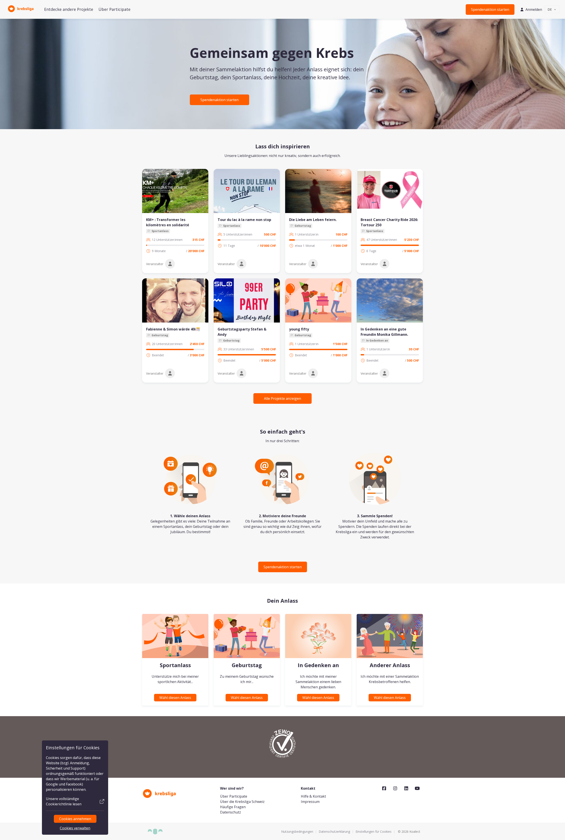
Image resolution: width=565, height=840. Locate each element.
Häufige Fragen (233, 806)
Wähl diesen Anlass (175, 697)
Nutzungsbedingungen (297, 831)
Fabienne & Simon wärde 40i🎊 (173, 329)
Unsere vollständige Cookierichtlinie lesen (63, 801)
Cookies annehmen (75, 818)
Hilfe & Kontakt (313, 796)
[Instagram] (395, 788)
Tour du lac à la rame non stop (244, 219)
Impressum (310, 801)
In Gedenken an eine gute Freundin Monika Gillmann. (384, 332)
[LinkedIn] (406, 788)
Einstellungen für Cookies (374, 831)
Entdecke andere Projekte (68, 9)
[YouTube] (417, 788)
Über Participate (114, 9)
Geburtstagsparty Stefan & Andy (242, 332)
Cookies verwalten (75, 828)
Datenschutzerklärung (334, 831)
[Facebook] (384, 788)
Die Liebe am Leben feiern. (313, 219)
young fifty (299, 329)
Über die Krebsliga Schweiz (242, 801)
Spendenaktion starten (490, 9)
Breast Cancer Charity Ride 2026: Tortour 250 (389, 222)
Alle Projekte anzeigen (282, 398)
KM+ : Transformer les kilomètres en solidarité (167, 222)
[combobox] (552, 9)
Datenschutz (230, 812)
